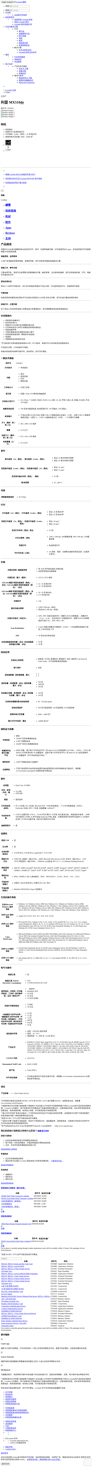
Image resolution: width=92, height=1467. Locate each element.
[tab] (48, 205)
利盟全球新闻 (10, 1401)
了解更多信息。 (57, 1161)
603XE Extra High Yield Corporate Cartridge (17, 1198)
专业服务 (18, 62)
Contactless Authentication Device (13, 1306)
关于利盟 (9, 1392)
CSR (7, 1426)
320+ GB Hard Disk (8, 1299)
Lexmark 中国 (10, 90)
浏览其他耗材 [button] (6, 1216)
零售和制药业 (24, 45)
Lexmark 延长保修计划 (23, 24)
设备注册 (22, 71)
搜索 (7, 6)
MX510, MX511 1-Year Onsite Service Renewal (18, 1313)
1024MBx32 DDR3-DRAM (11, 1311)
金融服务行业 (24, 33)
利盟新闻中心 (10, 1430)
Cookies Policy (10, 1449)
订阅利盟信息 (10, 1428)
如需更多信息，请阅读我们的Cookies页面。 (44, 1459)
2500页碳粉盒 (6, 1204)
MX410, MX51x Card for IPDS (12, 1266)
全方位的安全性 (25, 50)
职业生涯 (9, 1394)
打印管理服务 (19, 57)
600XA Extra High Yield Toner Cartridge (16, 1241)
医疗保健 (22, 36)
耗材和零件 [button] (9, 17)
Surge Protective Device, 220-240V (14, 1323)
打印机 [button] (8, 12)
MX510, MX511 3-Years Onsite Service (15, 1281)
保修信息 (18, 59)
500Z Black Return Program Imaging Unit (16, 1224)
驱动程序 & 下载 (25, 78)
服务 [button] (7, 55)
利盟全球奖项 (10, 1421)
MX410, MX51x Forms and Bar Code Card (17, 1264)
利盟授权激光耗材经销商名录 (17, 1412)
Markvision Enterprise (27, 82)
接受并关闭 (5, 1464)
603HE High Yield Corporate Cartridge (15, 1196)
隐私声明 (9, 1447)
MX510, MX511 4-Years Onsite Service (15, 1279)
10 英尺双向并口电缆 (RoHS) (12, 1289)
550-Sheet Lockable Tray (10, 1301)
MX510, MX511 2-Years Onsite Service (15, 1269)
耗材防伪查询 (10, 1399)
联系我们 (9, 1397)
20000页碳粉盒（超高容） (11, 1201)
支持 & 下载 (23, 69)
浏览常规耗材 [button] (6, 1233)
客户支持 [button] (9, 64)
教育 (20, 41)
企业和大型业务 (20, 15)
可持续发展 (9, 1408)
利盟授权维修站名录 (13, 1417)
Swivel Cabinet (6, 1294)
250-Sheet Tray (6, 1271)
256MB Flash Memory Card (11, 1316)
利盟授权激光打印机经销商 (16, 1410)
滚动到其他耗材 (7, 1183)
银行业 (21, 31)
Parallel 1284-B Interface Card (12, 1304)
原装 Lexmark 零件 (21, 22)
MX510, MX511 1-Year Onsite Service (15, 1276)
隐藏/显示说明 (43, 1131)
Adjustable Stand (7, 1326)
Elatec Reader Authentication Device (14, 1321)
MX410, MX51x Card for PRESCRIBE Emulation (19, 1274)
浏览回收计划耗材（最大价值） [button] (13, 1188)
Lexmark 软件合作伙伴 (27, 52)
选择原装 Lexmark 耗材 (23, 19)
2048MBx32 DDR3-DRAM (11, 1318)
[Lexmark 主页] (20, 2)
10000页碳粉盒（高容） (10, 1207)
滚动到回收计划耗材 (9, 1149)
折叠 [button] (2, 1211)
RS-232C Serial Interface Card (12, 1291)
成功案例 (9, 1424)
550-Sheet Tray (6, 1283)
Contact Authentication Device (12, 1309)
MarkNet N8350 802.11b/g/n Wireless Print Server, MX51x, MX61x (25, 1296)
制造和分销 (23, 43)
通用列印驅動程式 (26, 80)
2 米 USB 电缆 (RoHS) (10, 1286)
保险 (20, 38)
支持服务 (9, 1415)
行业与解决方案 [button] (11, 26)
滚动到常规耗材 (7, 1165)
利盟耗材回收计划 (12, 1404)
